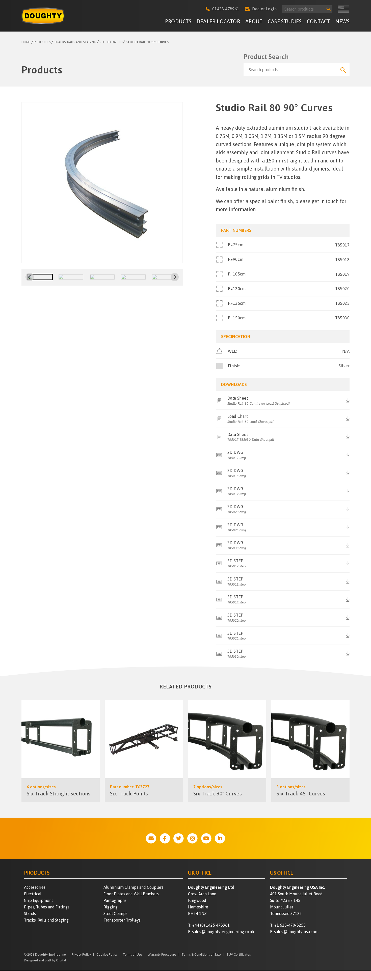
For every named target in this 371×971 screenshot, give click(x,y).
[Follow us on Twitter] (178, 838)
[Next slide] (175, 277)
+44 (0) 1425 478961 (211, 925)
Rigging (110, 907)
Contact (318, 21)
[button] (40, 277)
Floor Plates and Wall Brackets (131, 894)
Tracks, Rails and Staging (46, 920)
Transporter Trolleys (122, 920)
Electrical (32, 894)
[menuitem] (178, 22)
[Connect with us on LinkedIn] (220, 838)
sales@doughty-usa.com (296, 931)
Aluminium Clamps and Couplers (133, 887)
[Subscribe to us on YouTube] (206, 838)
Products (178, 21)
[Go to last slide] (29, 277)
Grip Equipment (38, 900)
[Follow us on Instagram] (192, 838)
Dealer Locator (218, 21)
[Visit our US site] (343, 9)
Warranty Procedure (162, 954)
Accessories (34, 887)
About (254, 21)
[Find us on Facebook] (164, 838)
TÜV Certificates (238, 954)
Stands (30, 913)
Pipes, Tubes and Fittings (46, 907)
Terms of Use (132, 954)
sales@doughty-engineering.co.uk (223, 931)
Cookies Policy (106, 954)
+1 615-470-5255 (290, 925)
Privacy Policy (81, 954)
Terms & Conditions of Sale (201, 954)
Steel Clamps (115, 913)
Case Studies (285, 21)
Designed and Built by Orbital (45, 960)
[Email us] (151, 838)
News (342, 21)
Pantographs (114, 900)
